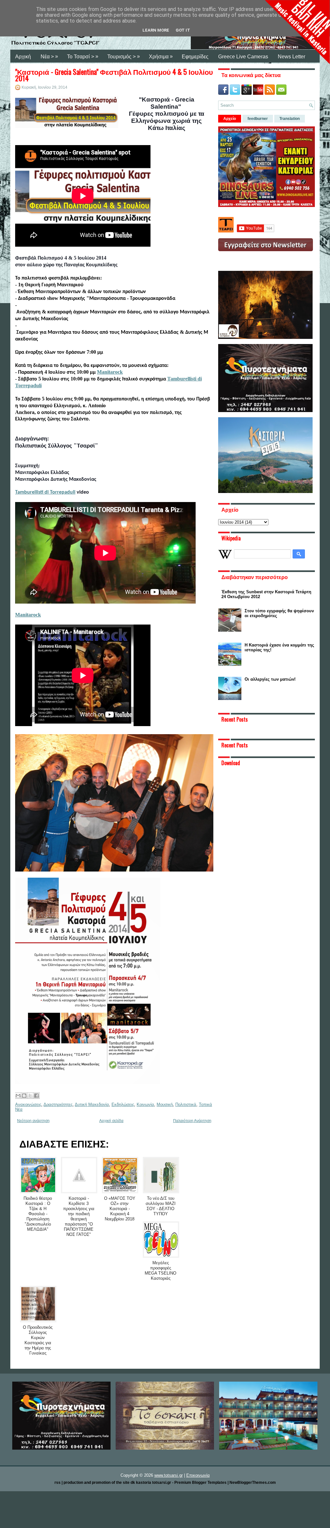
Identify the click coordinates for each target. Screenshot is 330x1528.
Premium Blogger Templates (200, 1482)
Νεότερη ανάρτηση (33, 1121)
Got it (183, 30)
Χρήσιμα (161, 56)
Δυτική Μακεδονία (92, 1104)
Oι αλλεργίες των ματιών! (270, 679)
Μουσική (165, 1104)
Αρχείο (229, 118)
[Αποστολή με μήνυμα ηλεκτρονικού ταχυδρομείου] (18, 1095)
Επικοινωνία (198, 1475)
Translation (289, 118)
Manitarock (110, 372)
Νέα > (49, 56)
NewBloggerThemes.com (252, 1482)
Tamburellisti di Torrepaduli (45, 492)
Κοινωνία (145, 1104)
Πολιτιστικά (185, 1104)
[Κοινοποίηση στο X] (30, 1095)
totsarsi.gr (161, 1482)
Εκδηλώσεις (123, 1104)
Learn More (155, 30)
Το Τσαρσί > (82, 56)
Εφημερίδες (195, 56)
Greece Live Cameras (243, 56)
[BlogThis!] (24, 1095)
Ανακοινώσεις (28, 1104)
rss (57, 1482)
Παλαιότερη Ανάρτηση (192, 1121)
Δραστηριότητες (58, 1104)
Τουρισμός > (123, 56)
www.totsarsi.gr (168, 1475)
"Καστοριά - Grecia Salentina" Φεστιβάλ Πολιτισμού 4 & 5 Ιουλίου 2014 (114, 74)
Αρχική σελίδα (111, 1121)
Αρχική (23, 56)
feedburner (258, 118)
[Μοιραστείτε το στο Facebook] (36, 1095)
